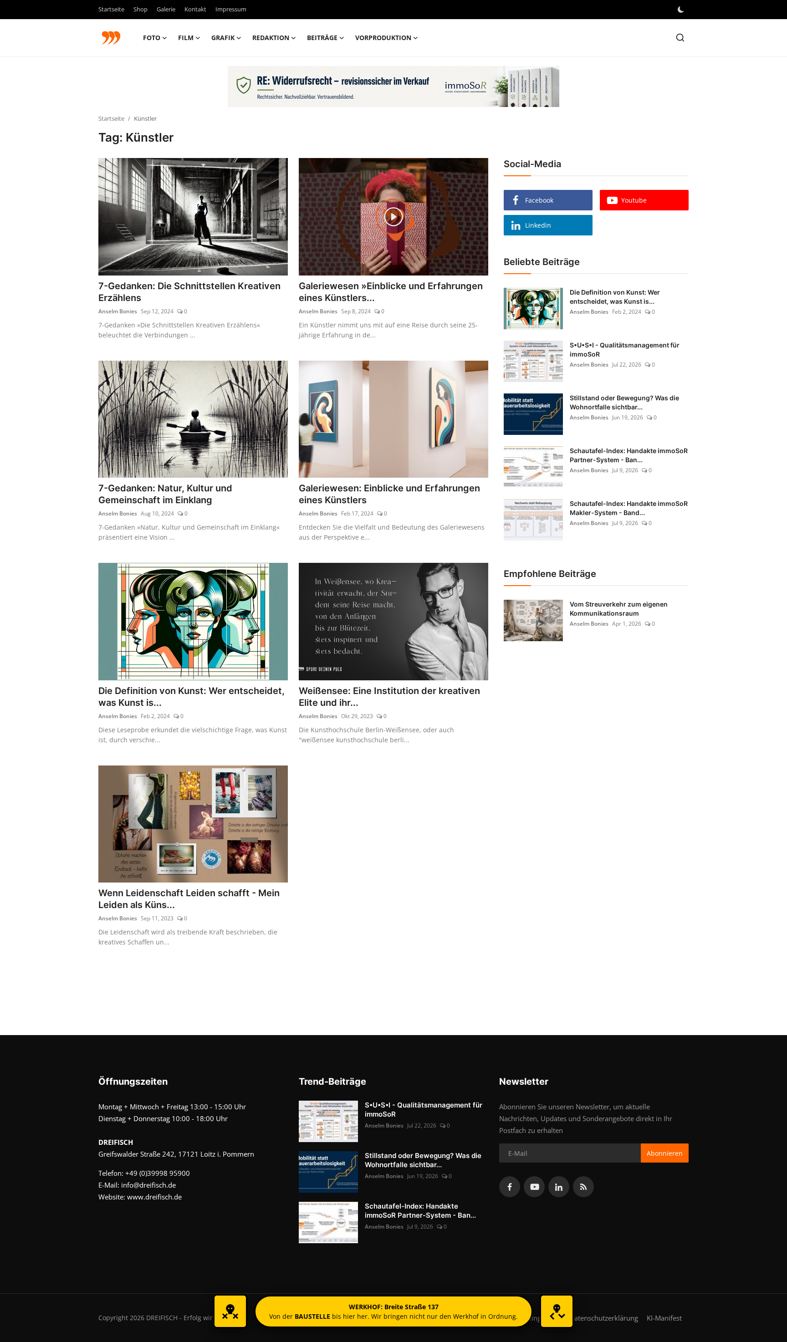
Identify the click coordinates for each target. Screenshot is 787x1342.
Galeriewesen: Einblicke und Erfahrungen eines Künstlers (389, 494)
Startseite (111, 9)
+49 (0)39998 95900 (157, 1173)
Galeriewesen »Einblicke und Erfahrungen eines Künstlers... (391, 292)
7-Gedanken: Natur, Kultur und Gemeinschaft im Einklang (165, 494)
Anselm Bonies (117, 311)
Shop (140, 9)
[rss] (583, 1186)
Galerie (166, 9)
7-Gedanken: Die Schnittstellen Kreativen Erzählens (189, 292)
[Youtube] (534, 1186)
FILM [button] (186, 37)
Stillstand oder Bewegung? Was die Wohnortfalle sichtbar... (624, 402)
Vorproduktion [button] (383, 37)
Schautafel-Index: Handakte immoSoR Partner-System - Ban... (629, 455)
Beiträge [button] (322, 37)
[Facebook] (509, 1186)
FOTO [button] (151, 37)
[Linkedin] (558, 1186)
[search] (680, 37)
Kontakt (195, 9)
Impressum (230, 9)
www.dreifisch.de (154, 1196)
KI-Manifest (664, 1317)
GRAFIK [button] (223, 37)
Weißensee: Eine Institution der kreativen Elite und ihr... (389, 696)
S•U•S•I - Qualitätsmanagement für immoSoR (625, 349)
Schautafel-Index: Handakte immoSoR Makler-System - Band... (629, 508)
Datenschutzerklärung (603, 1317)
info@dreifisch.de (148, 1184)
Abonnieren (665, 1153)
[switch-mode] (682, 9)
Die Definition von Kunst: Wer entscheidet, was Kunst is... (191, 696)
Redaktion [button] (270, 37)
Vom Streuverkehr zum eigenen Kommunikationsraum (619, 608)
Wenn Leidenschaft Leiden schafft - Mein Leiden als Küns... (189, 899)
